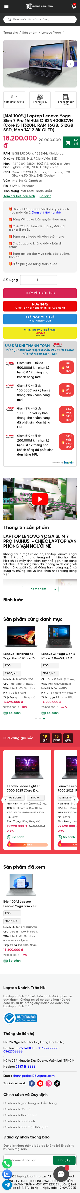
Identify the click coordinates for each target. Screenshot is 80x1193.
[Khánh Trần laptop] (40, 6)
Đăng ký (64, 1160)
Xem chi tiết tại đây (47, 212)
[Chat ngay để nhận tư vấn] (7, 1185)
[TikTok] (57, 1083)
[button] (36, 718)
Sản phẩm (29, 33)
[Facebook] (32, 1083)
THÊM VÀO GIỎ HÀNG (40, 293)
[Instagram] (49, 1083)
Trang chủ (10, 33)
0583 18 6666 (26, 1067)
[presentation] (70, 64)
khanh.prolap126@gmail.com (34, 1076)
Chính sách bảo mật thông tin (25, 1127)
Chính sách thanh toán (20, 1115)
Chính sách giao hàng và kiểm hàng (30, 1103)
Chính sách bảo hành (19, 1121)
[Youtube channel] (40, 1083)
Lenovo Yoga (51, 33)
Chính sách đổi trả (16, 1109)
